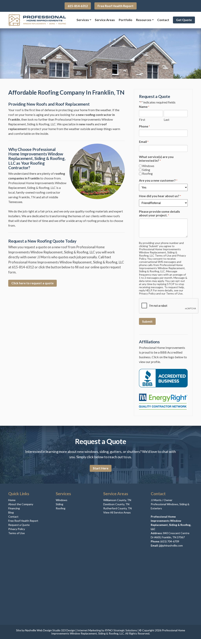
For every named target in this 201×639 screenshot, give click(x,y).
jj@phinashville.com (171, 545)
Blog (11, 512)
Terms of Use (16, 533)
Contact (163, 20)
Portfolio (125, 20)
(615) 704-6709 (169, 541)
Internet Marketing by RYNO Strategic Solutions (107, 630)
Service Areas (105, 20)
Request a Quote (19, 524)
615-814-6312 (78, 6)
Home (12, 500)
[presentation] (169, 306)
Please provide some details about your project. (159, 213)
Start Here (100, 468)
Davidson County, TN (116, 504)
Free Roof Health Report (115, 6)
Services (83, 20)
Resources (143, 20)
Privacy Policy (16, 529)
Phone (144, 126)
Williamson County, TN (117, 500)
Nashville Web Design (38, 630)
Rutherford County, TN (117, 508)
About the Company (20, 504)
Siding (146, 170)
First (142, 119)
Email (143, 141)
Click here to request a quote (32, 283)
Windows (148, 166)
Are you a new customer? (158, 180)
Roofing (147, 173)
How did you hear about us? (160, 196)
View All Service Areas (117, 512)
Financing (14, 508)
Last (166, 119)
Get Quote (184, 20)
